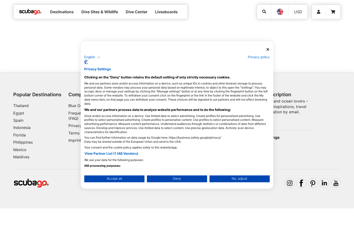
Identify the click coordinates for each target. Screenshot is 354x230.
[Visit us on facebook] (301, 183)
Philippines (23, 142)
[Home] (30, 12)
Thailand (21, 105)
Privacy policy (259, 57)
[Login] (319, 12)
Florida (19, 135)
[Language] (279, 12)
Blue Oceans (79, 105)
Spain (18, 120)
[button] (92, 57)
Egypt (18, 113)
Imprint (74, 140)
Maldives (21, 156)
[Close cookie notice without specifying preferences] (268, 49)
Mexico (19, 149)
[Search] (264, 12)
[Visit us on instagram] (290, 183)
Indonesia (22, 127)
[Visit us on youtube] (336, 183)
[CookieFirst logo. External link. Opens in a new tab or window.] (86, 62)
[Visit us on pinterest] (313, 183)
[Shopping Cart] (333, 12)
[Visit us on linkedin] (324, 183)
